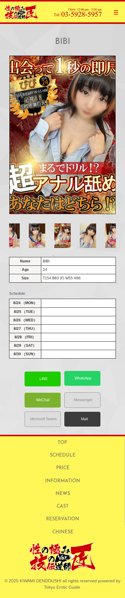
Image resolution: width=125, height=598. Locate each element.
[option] (62, 135)
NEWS (63, 493)
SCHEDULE (63, 455)
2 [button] (62, 255)
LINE (43, 379)
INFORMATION (62, 481)
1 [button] (53, 255)
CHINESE (62, 532)
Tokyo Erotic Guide (62, 587)
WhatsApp (83, 378)
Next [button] (113, 235)
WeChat (42, 400)
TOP (62, 442)
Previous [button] (12, 235)
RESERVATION (62, 519)
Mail (84, 419)
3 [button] (72, 255)
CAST (63, 506)
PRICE (62, 468)
